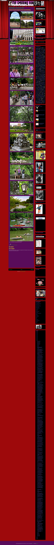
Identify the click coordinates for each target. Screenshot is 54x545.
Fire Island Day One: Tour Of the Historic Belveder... (40, 471)
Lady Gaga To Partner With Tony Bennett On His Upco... (40, 523)
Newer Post (10, 269)
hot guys (41, 68)
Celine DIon (41, 56)
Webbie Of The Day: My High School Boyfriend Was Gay (40, 512)
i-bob (32, 543)
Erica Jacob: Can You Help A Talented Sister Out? (40, 448)
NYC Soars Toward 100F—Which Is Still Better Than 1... (40, 493)
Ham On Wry (37, 315)
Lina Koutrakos (41, 75)
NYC (37, 84)
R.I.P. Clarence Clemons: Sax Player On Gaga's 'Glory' (40, 440)
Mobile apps (38, 80)
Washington (40, 100)
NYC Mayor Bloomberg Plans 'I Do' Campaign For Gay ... (40, 371)
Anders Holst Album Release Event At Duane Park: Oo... (40, 502)
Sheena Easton (37, 92)
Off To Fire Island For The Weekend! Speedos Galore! (40, 484)
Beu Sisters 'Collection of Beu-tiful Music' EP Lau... (40, 529)
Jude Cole (39, 72)
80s (41, 47)
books (36, 53)
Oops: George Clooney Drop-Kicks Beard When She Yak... (40, 404)
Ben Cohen (39, 52)
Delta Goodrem (40, 61)
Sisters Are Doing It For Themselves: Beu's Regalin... (39, 522)
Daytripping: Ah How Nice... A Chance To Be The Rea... (40, 417)
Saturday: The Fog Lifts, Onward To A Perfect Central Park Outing (20, 9)
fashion (37, 64)
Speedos (43, 93)
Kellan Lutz (38, 73)
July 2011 (38, 345)
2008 (37, 538)
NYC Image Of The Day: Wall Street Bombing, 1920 (40, 458)
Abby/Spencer (37, 48)
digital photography (37, 62)
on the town (38, 85)
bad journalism (41, 51)
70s (39, 47)
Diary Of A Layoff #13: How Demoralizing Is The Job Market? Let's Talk (41, 124)
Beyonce (44, 52)
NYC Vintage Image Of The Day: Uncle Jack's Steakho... (40, 479)
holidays (41, 67)
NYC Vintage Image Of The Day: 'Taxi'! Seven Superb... (40, 375)
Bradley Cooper (39, 53)
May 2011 (38, 532)
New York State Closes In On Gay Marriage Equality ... (40, 476)
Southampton (37, 93)
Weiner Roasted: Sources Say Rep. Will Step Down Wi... (40, 456)
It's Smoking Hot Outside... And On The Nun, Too (40, 499)
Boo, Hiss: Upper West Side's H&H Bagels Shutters (40, 410)
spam (40, 93)
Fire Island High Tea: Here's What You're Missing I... (40, 468)
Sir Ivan (44, 92)
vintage (39, 99)
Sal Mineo (43, 90)
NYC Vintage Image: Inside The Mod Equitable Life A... (40, 400)
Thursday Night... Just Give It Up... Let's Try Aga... (40, 378)
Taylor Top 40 (42, 95)
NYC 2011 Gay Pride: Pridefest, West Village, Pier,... (40, 369)
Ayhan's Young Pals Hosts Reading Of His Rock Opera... (39, 348)
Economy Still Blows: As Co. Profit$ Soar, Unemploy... (40, 516)
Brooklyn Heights (39, 54)
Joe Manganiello (38, 71)
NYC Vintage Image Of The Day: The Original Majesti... (40, 498)
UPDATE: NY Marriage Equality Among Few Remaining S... (40, 405)
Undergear (44, 98)
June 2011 (38, 346)
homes (44, 67)
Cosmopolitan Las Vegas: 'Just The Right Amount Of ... (40, 354)
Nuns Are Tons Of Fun (39, 475)
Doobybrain (37, 312)
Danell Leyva (38, 60)
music (37, 81)
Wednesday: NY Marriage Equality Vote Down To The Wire (40, 412)
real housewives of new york (40, 88)
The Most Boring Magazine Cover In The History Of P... (40, 511)
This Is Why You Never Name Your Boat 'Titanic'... (40, 500)
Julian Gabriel (42, 72)
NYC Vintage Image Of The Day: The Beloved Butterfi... (40, 480)
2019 (37, 334)
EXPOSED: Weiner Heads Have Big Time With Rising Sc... (40, 496)
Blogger (37, 543)
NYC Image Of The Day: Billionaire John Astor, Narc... (40, 352)
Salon (36, 318)
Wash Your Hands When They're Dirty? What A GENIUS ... (39, 436)
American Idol (39, 49)
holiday (38, 67)
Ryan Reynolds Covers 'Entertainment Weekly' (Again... (39, 454)
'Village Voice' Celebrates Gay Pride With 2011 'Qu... (40, 409)
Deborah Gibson (37, 311)
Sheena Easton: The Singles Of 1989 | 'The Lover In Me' (42, 114)
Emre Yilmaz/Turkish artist (38, 313)
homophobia (38, 68)
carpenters (40, 55)
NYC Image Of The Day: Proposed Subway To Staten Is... (40, 415)
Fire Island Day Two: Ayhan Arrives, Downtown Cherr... (40, 465)
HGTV (36, 67)
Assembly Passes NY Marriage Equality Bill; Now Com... (40, 457)
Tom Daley (40, 97)
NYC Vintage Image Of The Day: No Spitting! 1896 (39, 366)
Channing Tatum (42, 57)
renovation (43, 88)
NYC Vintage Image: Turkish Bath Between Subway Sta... (40, 421)
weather (44, 100)
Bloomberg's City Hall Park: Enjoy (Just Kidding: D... (39, 505)
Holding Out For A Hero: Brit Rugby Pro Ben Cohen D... (40, 399)
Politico (36, 317)
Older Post (32, 269)
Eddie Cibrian (40, 63)
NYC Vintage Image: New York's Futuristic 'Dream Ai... (40, 470)
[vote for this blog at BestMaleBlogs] (40, 202)
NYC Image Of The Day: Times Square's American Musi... (40, 360)
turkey (38, 98)
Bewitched (41, 52)
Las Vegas (42, 74)
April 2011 (38, 533)
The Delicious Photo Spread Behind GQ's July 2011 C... (40, 387)
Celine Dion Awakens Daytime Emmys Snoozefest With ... (40, 422)
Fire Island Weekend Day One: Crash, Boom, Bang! (40, 472)
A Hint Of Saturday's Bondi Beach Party (39, 380)
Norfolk (40, 83)
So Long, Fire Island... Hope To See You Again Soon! (40, 463)
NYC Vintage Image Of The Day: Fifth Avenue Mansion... (40, 510)
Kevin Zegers (41, 73)
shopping (42, 92)
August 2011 (38, 344)
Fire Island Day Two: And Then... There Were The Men (40, 464)
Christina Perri (42, 58)
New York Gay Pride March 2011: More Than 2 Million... (40, 374)
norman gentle (43, 83)
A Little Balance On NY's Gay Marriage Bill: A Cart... (40, 361)
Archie (43, 49)
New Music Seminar (40, 82)
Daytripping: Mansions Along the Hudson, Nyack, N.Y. (40, 437)
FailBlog (37, 314)
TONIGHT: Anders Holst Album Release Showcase (40, 506)
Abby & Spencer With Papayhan (39, 414)
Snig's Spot (37, 319)
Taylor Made (37, 95)
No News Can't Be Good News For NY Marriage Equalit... (40, 424)
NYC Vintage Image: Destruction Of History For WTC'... (40, 490)
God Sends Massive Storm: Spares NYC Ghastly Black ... (40, 488)
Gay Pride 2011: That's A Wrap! (40, 367)
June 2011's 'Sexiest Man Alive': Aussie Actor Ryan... (40, 515)
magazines (42, 76)
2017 (37, 335)
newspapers (43, 82)
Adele (41, 48)
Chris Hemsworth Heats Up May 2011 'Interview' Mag (40, 356)
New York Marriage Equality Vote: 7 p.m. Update (40, 391)
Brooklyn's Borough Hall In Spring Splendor (39, 482)
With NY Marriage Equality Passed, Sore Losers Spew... (40, 364)
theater (42, 96)
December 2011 (38, 341)
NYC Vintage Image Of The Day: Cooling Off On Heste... (40, 503)
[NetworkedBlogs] (40, 217)
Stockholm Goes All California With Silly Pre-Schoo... (40, 357)
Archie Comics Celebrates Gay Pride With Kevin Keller (40, 438)
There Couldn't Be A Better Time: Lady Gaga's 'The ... (40, 390)
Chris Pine (39, 58)
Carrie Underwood (43, 55)
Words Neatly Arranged (40, 102)
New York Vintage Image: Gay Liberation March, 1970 (40, 389)
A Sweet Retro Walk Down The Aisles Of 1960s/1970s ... (40, 350)
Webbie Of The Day (39, 101)
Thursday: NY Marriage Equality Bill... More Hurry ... (40, 397)
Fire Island (41, 64)
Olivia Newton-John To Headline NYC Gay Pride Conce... (40, 492)
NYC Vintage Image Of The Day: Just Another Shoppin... (40, 528)
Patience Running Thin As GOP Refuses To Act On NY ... (40, 386)
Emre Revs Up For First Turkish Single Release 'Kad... (40, 445)
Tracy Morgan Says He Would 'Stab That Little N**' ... (40, 483)
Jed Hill (44, 70)
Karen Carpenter (40, 106)
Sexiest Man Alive (38, 91)
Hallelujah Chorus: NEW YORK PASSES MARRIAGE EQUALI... (40, 383)
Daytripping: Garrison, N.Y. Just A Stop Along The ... (40, 432)
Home (21, 269)
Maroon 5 (41, 77)
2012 (37, 339)
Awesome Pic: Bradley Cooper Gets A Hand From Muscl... (40, 384)
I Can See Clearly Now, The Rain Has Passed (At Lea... (40, 443)
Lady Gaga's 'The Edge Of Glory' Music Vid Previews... (40, 460)
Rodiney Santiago (40, 89)
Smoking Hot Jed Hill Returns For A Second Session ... (40, 449)
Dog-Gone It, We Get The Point (40, 442)
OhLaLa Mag (37, 316)
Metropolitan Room (42, 79)
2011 (37, 340)
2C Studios (37, 47)
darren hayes (41, 60)
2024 (37, 332)
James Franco (39, 70)
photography (42, 86)
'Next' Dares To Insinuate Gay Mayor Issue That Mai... (40, 429)
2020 (37, 333)
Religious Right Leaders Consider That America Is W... (40, 518)
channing (39, 57)
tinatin (36, 97)
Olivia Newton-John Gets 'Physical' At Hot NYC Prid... (40, 368)
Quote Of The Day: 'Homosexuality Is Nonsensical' (39, 395)
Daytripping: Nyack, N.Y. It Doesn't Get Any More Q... (40, 441)
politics (36, 87)
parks (38, 86)
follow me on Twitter (43, 267)
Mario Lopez (38, 77)
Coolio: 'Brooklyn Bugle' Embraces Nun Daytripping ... (40, 407)
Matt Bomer (44, 77)
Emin (43, 63)
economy (37, 63)
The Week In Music (38, 96)
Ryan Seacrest (39, 90)
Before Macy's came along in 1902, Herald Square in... (40, 507)
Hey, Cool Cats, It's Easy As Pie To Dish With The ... (40, 393)
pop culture (41, 87)
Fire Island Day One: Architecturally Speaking (39, 474)
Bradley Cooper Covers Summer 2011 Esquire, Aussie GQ (39, 525)
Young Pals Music (37, 320)
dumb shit (42, 62)
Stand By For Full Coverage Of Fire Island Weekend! (40, 477)
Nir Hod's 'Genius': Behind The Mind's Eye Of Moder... (40, 349)
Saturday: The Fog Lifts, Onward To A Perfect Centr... (40, 377)
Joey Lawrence (42, 71)
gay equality (42, 65)
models (40, 80)
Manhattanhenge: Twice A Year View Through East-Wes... (40, 486)
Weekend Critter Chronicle (39, 519)
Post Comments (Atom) (22, 271)
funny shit (38, 65)
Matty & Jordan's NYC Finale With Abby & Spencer (40, 359)
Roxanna (44, 89)
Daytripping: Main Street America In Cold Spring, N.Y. (40, 425)
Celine (37, 56)
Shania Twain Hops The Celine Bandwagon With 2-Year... (40, 494)
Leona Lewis (37, 75)
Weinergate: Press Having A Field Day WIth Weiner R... (40, 526)
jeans (42, 70)
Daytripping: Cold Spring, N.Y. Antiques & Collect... (40, 427)
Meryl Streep (37, 79)
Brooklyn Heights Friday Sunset (40, 520)
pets (39, 86)
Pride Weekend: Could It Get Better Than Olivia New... (40, 396)
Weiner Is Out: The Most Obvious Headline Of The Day (40, 447)
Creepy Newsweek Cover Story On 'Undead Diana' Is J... (40, 363)
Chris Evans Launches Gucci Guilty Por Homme (40, 531)
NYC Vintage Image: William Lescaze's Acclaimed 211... (40, 431)
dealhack (37, 321)
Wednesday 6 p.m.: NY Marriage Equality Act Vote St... (40, 402)
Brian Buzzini (43, 53)
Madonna (38, 76)
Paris (36, 86)
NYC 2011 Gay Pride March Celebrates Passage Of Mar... (40, 373)
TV (40, 98)
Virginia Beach (37, 100)
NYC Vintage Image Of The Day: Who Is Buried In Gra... (40, 452)
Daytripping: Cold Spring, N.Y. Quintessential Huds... (40, 420)
